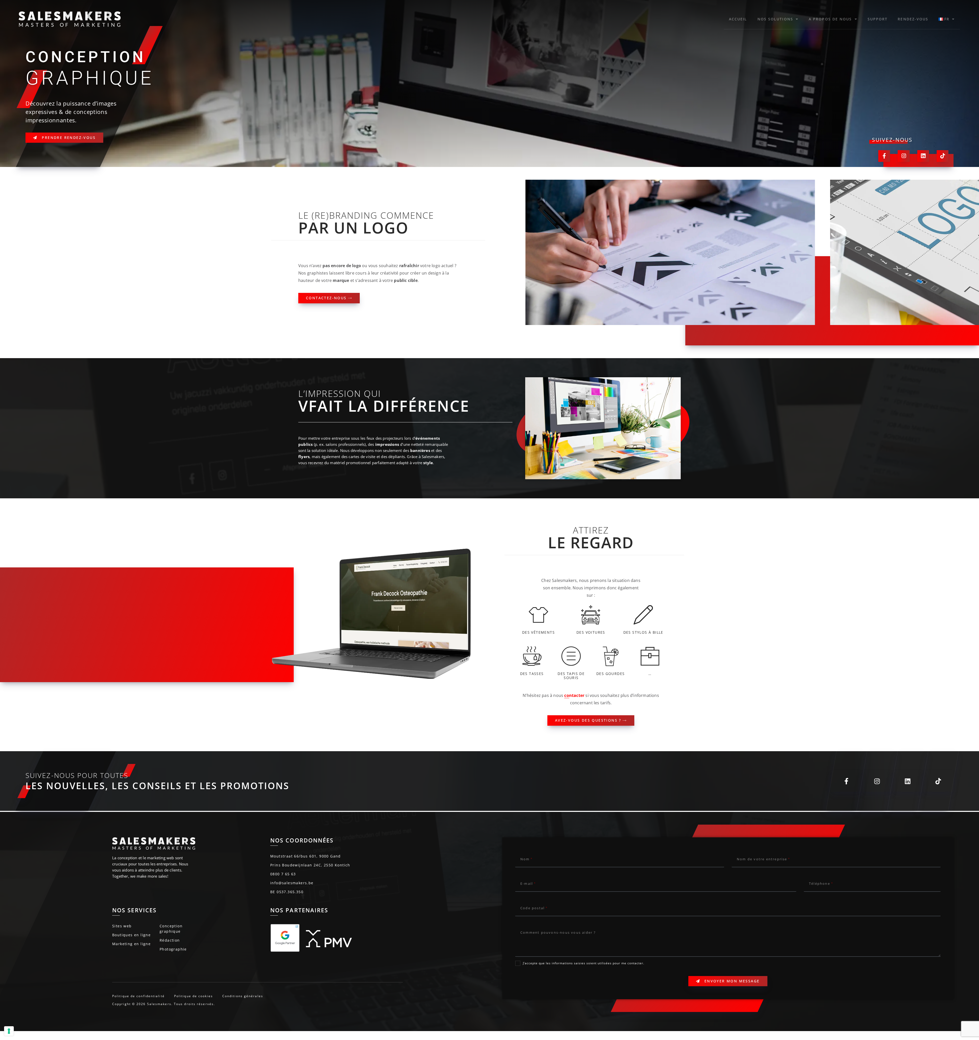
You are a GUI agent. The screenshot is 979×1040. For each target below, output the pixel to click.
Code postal (532, 908)
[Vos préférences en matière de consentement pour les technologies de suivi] (9, 1031)
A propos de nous (830, 19)
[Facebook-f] (884, 156)
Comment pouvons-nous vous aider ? (558, 932)
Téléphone (819, 883)
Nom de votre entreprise (762, 859)
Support (878, 19)
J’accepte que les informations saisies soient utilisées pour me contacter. (583, 963)
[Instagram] (903, 156)
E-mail (526, 883)
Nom (525, 859)
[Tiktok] (942, 156)
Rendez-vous (913, 19)
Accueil (738, 19)
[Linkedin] (923, 156)
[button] (669, 335)
